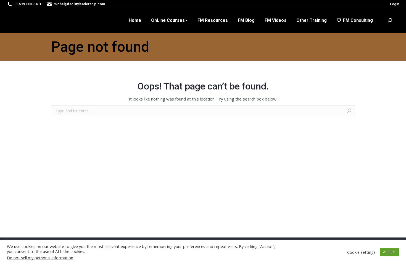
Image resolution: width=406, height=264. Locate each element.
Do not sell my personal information (40, 257)
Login (394, 4)
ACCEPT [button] (389, 251)
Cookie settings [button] (361, 252)
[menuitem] (135, 20)
